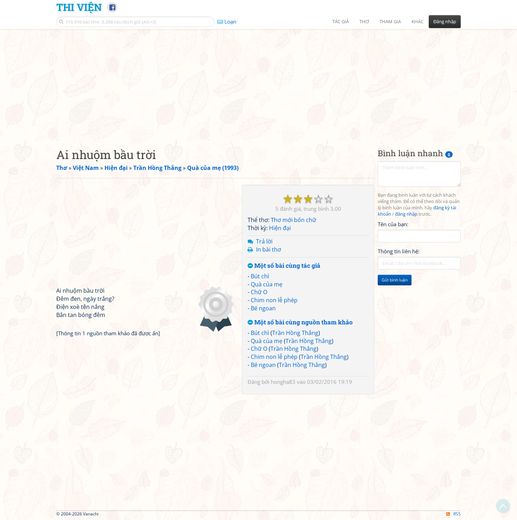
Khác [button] (417, 21)
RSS (457, 514)
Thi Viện (79, 7)
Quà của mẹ (266, 284)
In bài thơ (268, 249)
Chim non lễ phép (274, 300)
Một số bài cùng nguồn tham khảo (303, 322)
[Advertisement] (258, 82)
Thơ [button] (364, 21)
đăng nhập (406, 214)
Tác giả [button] (340, 21)
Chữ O (259, 292)
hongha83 (283, 381)
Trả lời (264, 241)
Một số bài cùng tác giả (286, 265)
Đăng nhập (444, 21)
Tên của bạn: (393, 223)
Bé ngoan (263, 308)
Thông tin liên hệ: (399, 251)
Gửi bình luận (395, 280)
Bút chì (260, 276)
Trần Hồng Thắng (295, 333)
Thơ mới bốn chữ (293, 220)
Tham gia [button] (390, 21)
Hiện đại (280, 228)
